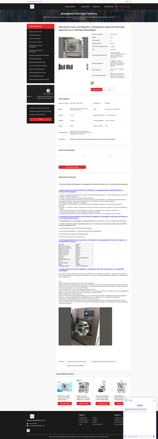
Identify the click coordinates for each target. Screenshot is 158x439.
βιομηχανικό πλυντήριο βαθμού (75, 365)
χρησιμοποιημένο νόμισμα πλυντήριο (39, 79)
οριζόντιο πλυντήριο (35, 38)
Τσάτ (40, 119)
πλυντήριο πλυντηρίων (35, 42)
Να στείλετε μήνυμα (72, 167)
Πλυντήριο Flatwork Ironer (36, 76)
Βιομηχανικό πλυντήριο (58, 17)
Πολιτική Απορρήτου (97, 424)
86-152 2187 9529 (46, 111)
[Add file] (125, 436)
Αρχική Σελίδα (47, 17)
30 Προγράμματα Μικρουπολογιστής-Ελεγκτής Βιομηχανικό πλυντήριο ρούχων (120, 398)
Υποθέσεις (95, 420)
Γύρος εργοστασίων (83, 420)
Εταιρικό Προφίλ (83, 417)
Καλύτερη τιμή (96, 89)
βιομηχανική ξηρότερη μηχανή (37, 62)
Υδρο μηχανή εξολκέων (35, 58)
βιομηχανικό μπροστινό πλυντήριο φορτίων (103, 361)
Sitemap (94, 422)
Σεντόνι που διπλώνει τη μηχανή (38, 65)
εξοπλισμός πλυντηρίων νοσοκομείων (35, 51)
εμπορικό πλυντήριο (34, 35)
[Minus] (154, 400)
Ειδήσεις (95, 417)
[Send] (154, 436)
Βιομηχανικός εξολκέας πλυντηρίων (39, 55)
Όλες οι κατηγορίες (119, 424)
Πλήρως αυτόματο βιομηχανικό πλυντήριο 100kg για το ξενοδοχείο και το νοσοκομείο (84, 398)
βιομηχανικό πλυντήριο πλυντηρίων (77, 361)
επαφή (80, 424)
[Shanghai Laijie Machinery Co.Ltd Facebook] (124, 1)
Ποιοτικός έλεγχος (83, 422)
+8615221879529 (40, 114)
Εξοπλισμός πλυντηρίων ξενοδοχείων (35, 46)
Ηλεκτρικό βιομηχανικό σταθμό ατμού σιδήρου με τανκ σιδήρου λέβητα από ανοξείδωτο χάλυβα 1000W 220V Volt (102, 398)
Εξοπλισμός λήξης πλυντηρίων (37, 72)
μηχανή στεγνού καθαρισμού (36, 69)
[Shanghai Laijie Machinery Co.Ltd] (32, 6)
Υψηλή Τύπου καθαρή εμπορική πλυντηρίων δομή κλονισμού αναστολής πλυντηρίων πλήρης (64, 398)
